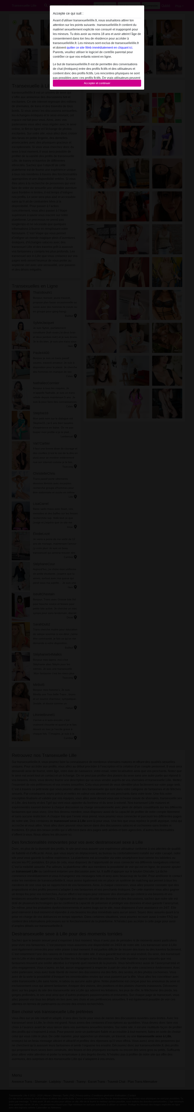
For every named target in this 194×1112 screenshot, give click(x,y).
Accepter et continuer (97, 83)
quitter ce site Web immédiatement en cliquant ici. (100, 47)
